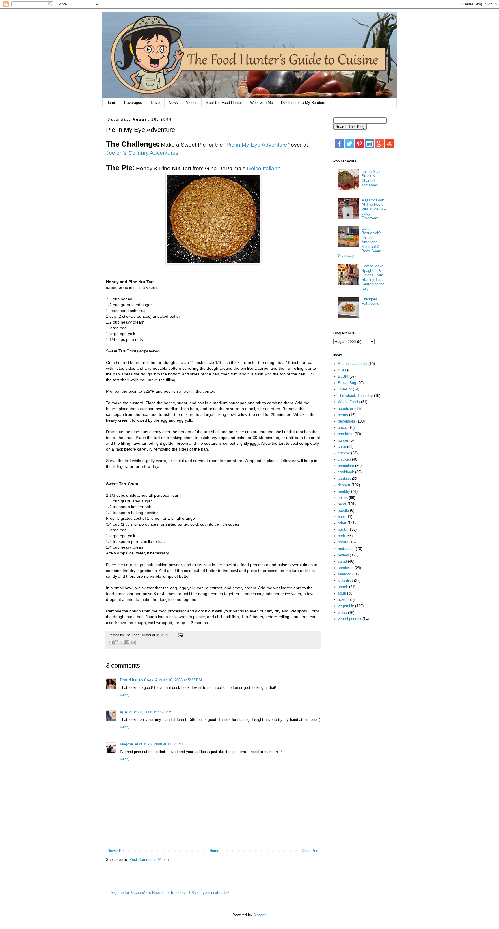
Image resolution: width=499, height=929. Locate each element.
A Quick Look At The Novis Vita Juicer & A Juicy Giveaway (374, 209)
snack (343, 587)
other (342, 523)
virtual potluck (349, 619)
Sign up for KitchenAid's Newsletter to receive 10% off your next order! (170, 892)
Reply (124, 695)
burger (343, 440)
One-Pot (345, 389)
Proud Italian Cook (136, 680)
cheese (344, 453)
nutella (343, 510)
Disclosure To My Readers (303, 102)
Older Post (310, 850)
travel (342, 599)
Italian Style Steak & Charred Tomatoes (371, 178)
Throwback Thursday (355, 395)
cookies (344, 478)
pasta (342, 529)
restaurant (346, 549)
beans (343, 415)
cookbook (346, 472)
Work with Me (261, 102)
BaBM (343, 376)
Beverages (133, 102)
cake (342, 446)
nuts (341, 517)
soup (342, 593)
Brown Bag (347, 383)
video (342, 612)
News (173, 102)
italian (343, 498)
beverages (346, 421)
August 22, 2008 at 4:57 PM (148, 712)
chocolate (346, 465)
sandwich (345, 568)
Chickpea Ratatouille (370, 301)
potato (343, 542)
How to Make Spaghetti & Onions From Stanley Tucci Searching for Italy (373, 277)
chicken (344, 459)
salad (342, 561)
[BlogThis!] (116, 642)
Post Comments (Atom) (149, 859)
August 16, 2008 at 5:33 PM (178, 680)
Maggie (126, 744)
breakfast (345, 434)
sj (121, 712)
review (343, 555)
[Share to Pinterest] (133, 642)
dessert (344, 485)
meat (342, 504)
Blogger (259, 915)
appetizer (345, 408)
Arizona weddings (352, 364)
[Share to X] (122, 642)
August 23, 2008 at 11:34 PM (159, 744)
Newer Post (117, 850)
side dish (345, 580)
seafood (344, 574)
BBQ (342, 370)
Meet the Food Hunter (224, 102)
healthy (344, 491)
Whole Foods (349, 402)
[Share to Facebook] (127, 642)
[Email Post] (179, 635)
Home (111, 102)
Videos (192, 102)
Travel (155, 102)
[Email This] (111, 642)
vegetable (346, 606)
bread (342, 427)
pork (341, 536)
